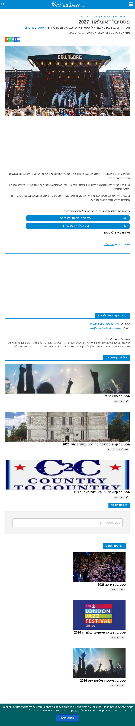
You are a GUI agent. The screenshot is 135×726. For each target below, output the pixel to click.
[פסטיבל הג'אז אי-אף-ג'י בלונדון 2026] (99, 615)
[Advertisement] (67, 141)
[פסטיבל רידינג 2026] (99, 567)
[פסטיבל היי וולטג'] (67, 379)
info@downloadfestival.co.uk (105, 328)
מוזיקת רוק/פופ (97, 16)
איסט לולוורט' (122, 449)
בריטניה (126, 16)
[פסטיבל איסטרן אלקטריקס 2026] (99, 663)
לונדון (126, 401)
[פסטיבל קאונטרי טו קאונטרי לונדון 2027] (67, 475)
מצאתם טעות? (117, 244)
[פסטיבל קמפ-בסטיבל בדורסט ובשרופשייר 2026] (67, 427)
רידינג (122, 590)
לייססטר (116, 16)
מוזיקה (108, 16)
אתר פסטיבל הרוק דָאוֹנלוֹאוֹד (104, 323)
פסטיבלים (84, 16)
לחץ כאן (75, 710)
